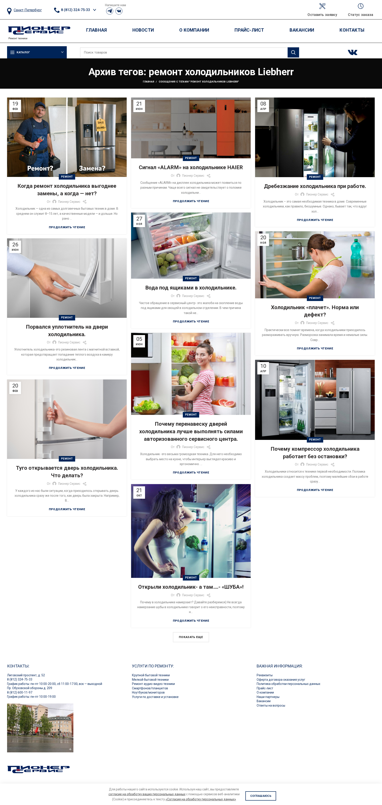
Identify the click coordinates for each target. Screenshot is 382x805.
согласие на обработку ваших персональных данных (147, 794)
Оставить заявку (322, 15)
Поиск (293, 52)
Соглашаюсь (260, 795)
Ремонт (67, 176)
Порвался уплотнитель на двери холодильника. (67, 330)
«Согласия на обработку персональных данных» (201, 799)
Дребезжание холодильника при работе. (315, 186)
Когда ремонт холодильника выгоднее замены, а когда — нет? (66, 190)
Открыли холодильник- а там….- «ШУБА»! (191, 587)
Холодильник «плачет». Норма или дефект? (315, 311)
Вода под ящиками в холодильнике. (191, 288)
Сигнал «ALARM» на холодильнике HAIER (191, 167)
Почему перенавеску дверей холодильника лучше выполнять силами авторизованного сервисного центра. (191, 431)
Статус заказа (360, 15)
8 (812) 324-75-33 (75, 10)
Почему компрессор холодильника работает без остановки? (315, 453)
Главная (148, 81)
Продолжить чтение (67, 227)
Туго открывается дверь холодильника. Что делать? (67, 472)
